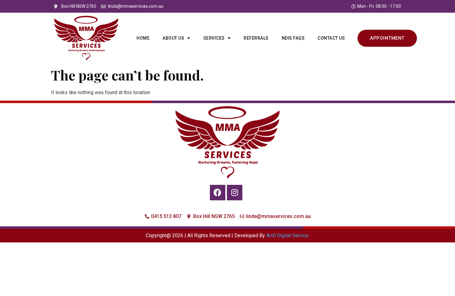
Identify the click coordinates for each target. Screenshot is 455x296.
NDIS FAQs (293, 38)
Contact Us (331, 38)
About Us (173, 38)
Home (143, 38)
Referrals (256, 38)
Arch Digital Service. (288, 235)
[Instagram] (234, 192)
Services (214, 38)
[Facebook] (217, 192)
